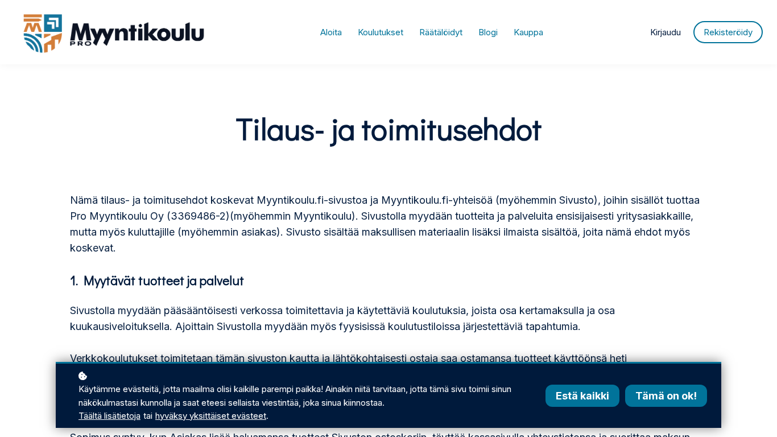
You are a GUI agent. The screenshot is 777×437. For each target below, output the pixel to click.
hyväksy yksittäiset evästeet (210, 415)
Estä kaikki (582, 396)
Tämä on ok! (666, 396)
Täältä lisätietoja (109, 415)
